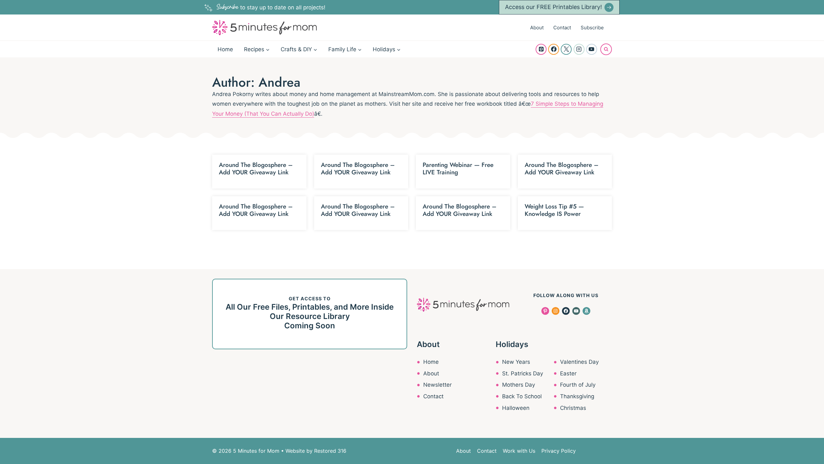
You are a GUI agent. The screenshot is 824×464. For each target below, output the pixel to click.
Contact (562, 27)
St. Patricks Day (522, 373)
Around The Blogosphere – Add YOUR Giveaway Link (256, 168)
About (537, 27)
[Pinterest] (541, 49)
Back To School (522, 396)
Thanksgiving (577, 396)
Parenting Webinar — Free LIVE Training (458, 168)
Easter (568, 373)
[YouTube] (591, 49)
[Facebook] (553, 49)
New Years (516, 362)
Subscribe (592, 27)
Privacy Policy (558, 451)
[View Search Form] (606, 49)
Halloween (515, 408)
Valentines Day (579, 362)
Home (225, 49)
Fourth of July (577, 385)
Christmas (573, 408)
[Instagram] (579, 49)
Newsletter (437, 385)
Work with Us (519, 451)
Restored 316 (330, 451)
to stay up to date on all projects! (271, 7)
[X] (566, 49)
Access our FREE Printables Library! (553, 7)
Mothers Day (518, 385)
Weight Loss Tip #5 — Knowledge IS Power (554, 210)
